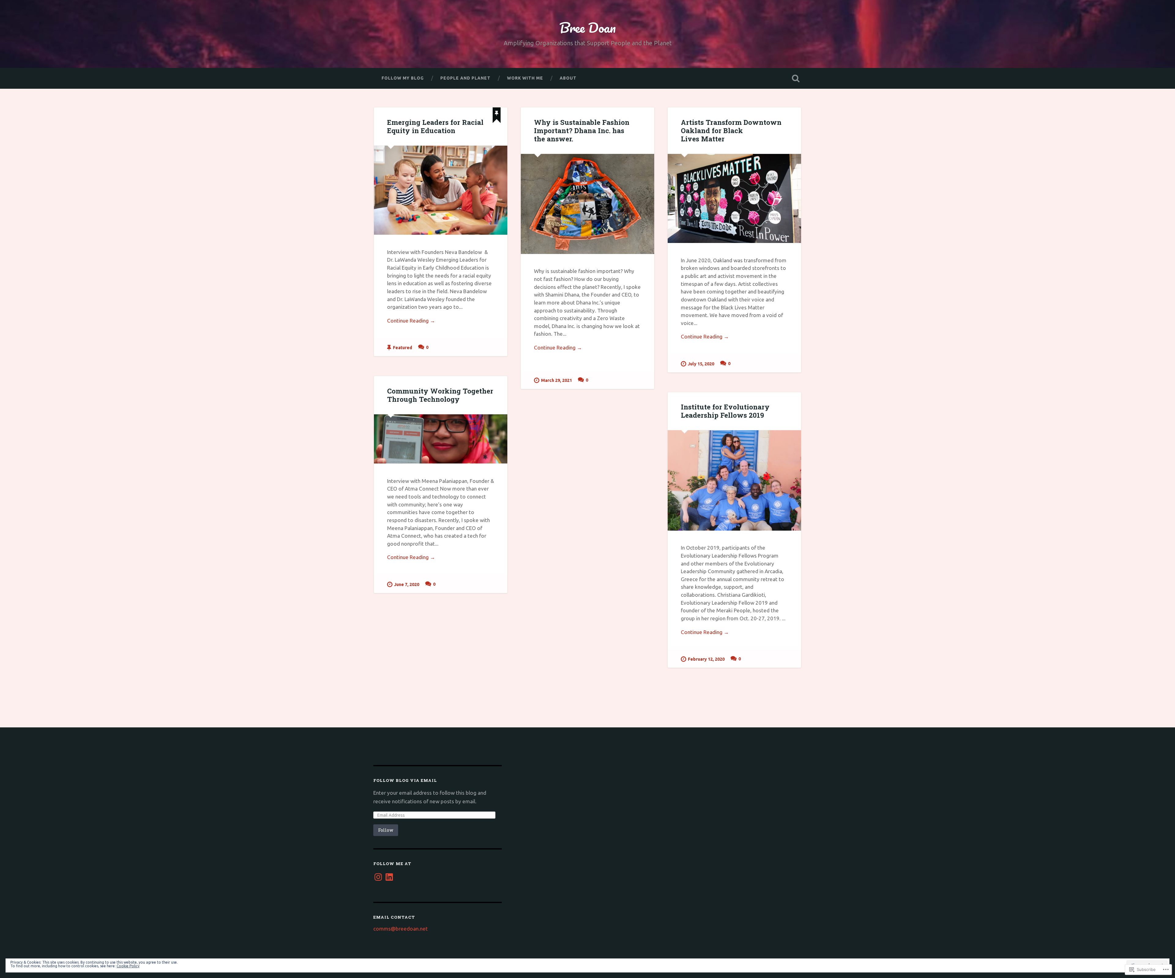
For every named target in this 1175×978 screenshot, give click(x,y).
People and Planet (465, 78)
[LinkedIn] (389, 877)
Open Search (795, 78)
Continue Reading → (411, 320)
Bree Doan (587, 27)
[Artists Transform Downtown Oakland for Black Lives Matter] (734, 198)
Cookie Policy (128, 966)
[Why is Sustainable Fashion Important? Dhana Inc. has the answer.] (587, 204)
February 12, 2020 (706, 659)
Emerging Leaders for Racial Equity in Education (435, 126)
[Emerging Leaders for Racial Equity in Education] (440, 190)
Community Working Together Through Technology (440, 395)
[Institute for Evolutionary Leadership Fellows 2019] (734, 480)
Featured (402, 347)
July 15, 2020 (701, 363)
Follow (385, 830)
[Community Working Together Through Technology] (440, 439)
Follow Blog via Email (405, 780)
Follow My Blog (403, 78)
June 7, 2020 (406, 584)
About (568, 78)
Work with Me (525, 78)
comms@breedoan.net (400, 928)
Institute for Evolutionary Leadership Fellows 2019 (725, 411)
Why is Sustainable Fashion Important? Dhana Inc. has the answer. (581, 130)
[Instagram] (378, 877)
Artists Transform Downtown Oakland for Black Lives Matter (731, 130)
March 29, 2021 (556, 380)
